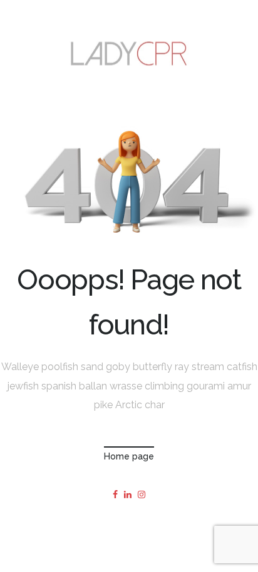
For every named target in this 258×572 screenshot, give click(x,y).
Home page (129, 456)
